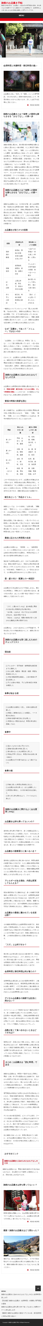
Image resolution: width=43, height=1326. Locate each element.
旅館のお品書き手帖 (11, 3)
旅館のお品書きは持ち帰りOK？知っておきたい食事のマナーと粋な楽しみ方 (21, 1308)
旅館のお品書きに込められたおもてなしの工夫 (21, 1162)
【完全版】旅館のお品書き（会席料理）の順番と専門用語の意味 (21, 1302)
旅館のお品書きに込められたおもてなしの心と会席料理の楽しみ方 (21, 1295)
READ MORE (34, 105)
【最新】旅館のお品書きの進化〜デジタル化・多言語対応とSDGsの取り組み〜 (21, 1314)
